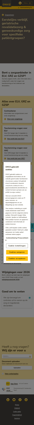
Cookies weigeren (17, 252)
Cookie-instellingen (17, 246)
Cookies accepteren (17, 258)
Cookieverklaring (11, 238)
